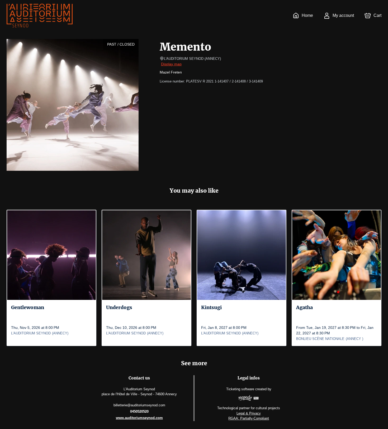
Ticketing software (240, 389)
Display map (171, 64)
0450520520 (139, 411)
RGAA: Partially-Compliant (248, 418)
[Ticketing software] (248, 399)
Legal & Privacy (248, 413)
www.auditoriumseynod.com (139, 418)
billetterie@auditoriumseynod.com (139, 405)
